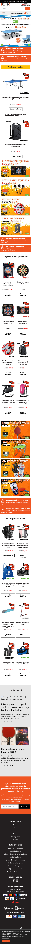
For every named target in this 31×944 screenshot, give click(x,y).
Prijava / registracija (17, 13)
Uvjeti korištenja (15, 851)
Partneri (15, 834)
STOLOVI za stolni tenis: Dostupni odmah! (15, 1)
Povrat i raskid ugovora (15, 866)
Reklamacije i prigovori (15, 863)
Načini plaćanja (15, 857)
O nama (15, 825)
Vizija (15, 828)
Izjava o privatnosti (15, 869)
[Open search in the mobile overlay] (15, 8)
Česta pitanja (15, 837)
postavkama (5, 938)
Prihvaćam (6, 941)
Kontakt (15, 840)
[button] (2, 31)
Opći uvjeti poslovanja (15, 848)
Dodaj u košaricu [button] (15, 109)
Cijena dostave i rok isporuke (15, 860)
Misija (15, 831)
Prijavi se (24, 806)
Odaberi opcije (8, 556)
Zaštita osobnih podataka (15, 872)
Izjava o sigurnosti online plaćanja (15, 854)
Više (14, 52)
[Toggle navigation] (3, 13)
